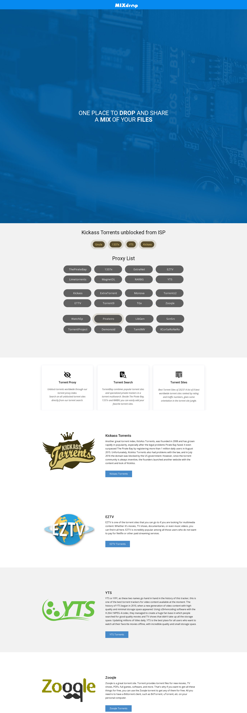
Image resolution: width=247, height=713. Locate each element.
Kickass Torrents (119, 473)
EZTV (169, 269)
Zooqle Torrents (118, 708)
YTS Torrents (117, 634)
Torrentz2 (170, 293)
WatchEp (77, 319)
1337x (115, 244)
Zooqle (170, 303)
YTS (131, 244)
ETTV (77, 303)
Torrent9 (108, 303)
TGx (139, 303)
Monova (139, 293)
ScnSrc (170, 319)
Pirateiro (108, 319)
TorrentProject (77, 329)
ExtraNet (139, 269)
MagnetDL (108, 279)
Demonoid (108, 329)
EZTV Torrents (118, 544)
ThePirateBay (77, 269)
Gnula (98, 244)
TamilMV (139, 329)
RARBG (139, 279)
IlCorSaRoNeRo (170, 329)
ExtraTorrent (108, 293)
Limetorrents (77, 279)
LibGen (140, 319)
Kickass (147, 244)
